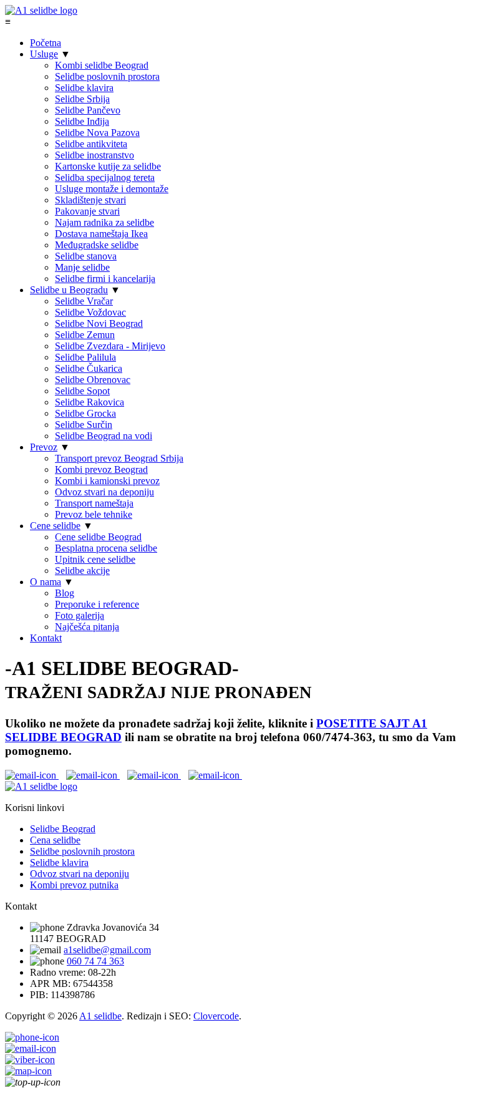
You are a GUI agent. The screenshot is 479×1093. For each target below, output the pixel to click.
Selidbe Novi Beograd (99, 323)
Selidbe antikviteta (91, 143)
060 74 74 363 (95, 961)
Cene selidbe (55, 525)
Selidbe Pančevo (87, 110)
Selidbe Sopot (82, 391)
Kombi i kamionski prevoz (107, 480)
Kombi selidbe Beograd (101, 65)
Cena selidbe (55, 840)
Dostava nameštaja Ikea (101, 233)
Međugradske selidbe (96, 245)
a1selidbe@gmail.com (107, 950)
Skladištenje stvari (90, 200)
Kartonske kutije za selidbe (108, 166)
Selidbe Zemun (85, 334)
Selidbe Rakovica (89, 402)
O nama (45, 581)
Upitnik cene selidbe (95, 559)
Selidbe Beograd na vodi (103, 435)
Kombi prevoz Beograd (101, 469)
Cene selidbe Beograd (98, 537)
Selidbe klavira (84, 87)
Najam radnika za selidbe (104, 222)
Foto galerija (79, 615)
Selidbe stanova (86, 256)
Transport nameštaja (94, 503)
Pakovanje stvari (87, 211)
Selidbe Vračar (84, 301)
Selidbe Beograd (62, 828)
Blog (64, 593)
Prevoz (43, 447)
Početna (45, 42)
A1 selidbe (100, 1016)
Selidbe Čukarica (88, 368)
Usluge (44, 54)
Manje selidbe (82, 267)
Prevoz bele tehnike (93, 514)
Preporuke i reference (97, 604)
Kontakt (46, 638)
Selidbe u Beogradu (69, 289)
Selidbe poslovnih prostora (107, 76)
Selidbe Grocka (85, 413)
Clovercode (216, 1016)
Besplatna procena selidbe (106, 548)
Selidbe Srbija (82, 99)
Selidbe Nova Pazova (97, 132)
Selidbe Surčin (83, 424)
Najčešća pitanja (87, 626)
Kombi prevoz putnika (74, 885)
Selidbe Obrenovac (92, 379)
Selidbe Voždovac (90, 312)
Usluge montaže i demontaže (111, 188)
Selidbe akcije (82, 570)
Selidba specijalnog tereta (105, 177)
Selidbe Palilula (85, 357)
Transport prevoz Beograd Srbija (119, 458)
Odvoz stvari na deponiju (104, 492)
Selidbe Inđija (82, 121)
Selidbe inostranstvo (94, 155)
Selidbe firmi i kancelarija (105, 278)
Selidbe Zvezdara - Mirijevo (110, 346)
